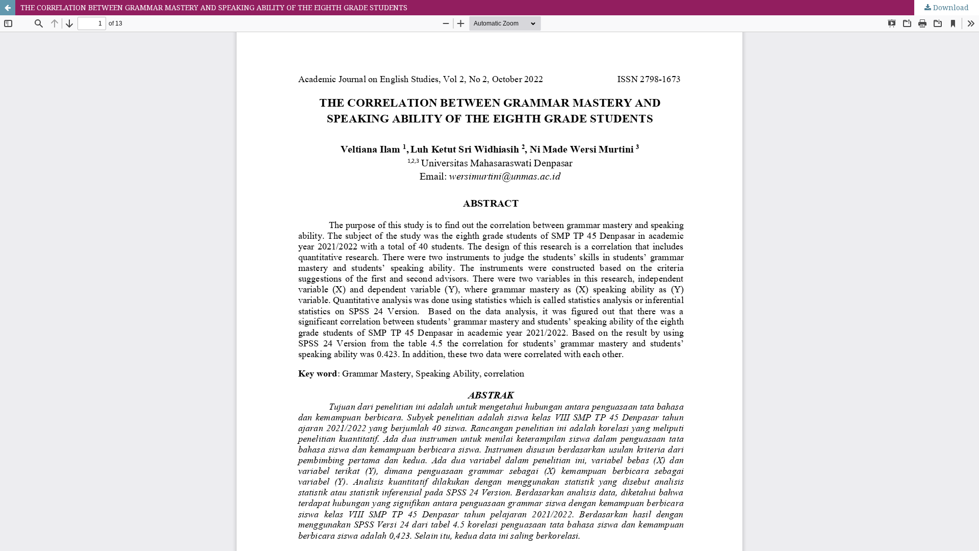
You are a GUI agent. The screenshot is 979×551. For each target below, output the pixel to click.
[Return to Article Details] (7, 7)
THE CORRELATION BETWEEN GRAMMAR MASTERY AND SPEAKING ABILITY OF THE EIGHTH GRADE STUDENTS (213, 7)
